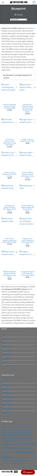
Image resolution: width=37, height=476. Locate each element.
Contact (5, 381)
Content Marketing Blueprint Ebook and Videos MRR (9, 106)
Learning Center (8, 339)
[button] (3, 2)
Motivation (5, 453)
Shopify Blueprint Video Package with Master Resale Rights (27, 208)
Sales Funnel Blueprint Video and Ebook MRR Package (9, 240)
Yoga (25, 463)
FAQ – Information (9, 397)
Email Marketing (9, 432)
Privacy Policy (7, 401)
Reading (12, 457)
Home (3, 441)
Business (5, 430)
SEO (26, 457)
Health (4, 438)
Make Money (14, 444)
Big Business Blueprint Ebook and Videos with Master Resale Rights (27, 108)
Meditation (19, 448)
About (4, 335)
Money (30, 448)
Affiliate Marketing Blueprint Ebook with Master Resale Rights (9, 274)
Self (23, 457)
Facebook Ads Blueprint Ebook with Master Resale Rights (9, 208)
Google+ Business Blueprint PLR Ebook (27, 140)
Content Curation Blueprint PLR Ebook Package (9, 174)
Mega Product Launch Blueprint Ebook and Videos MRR (27, 241)
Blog (3, 343)
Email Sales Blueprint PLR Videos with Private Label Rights (9, 142)
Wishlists (5, 389)
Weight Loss (18, 463)
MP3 (10, 453)
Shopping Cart (7, 393)
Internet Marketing (24, 441)
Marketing (22, 444)
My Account (6, 385)
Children (12, 430)
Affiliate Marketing (7, 427)
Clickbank (17, 430)
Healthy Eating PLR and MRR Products (18, 438)
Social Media (31, 457)
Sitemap (5, 362)
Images (7, 441)
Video (12, 463)
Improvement (14, 441)
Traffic (3, 463)
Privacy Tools (7, 405)
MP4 (14, 452)
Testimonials (6, 354)
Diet (31, 430)
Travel (7, 463)
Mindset (26, 448)
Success (29, 461)
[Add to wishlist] (14, 86)
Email (3, 433)
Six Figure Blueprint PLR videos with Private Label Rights (27, 273)
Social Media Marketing (8, 461)
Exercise (17, 432)
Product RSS (6, 358)
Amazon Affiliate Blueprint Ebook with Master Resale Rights (27, 175)
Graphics (28, 435)
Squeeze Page (21, 460)
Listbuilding (6, 444)
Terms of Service (8, 409)
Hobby (31, 438)
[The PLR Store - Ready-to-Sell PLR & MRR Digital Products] (18, 2)
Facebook (24, 433)
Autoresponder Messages (21, 427)
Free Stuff (5, 350)
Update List (6, 347)
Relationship (18, 457)
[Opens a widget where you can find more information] (28, 472)
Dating (27, 430)
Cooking (23, 430)
